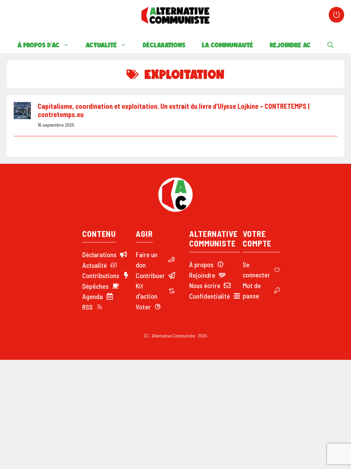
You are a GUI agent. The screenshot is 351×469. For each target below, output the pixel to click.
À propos (201, 264)
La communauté (227, 45)
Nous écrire (204, 285)
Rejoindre (202, 275)
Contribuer (150, 275)
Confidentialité (209, 296)
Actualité (101, 45)
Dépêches (95, 286)
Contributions (100, 275)
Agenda (92, 296)
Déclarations (164, 45)
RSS (87, 307)
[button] (330, 45)
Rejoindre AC (290, 45)
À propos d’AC (38, 45)
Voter (143, 306)
